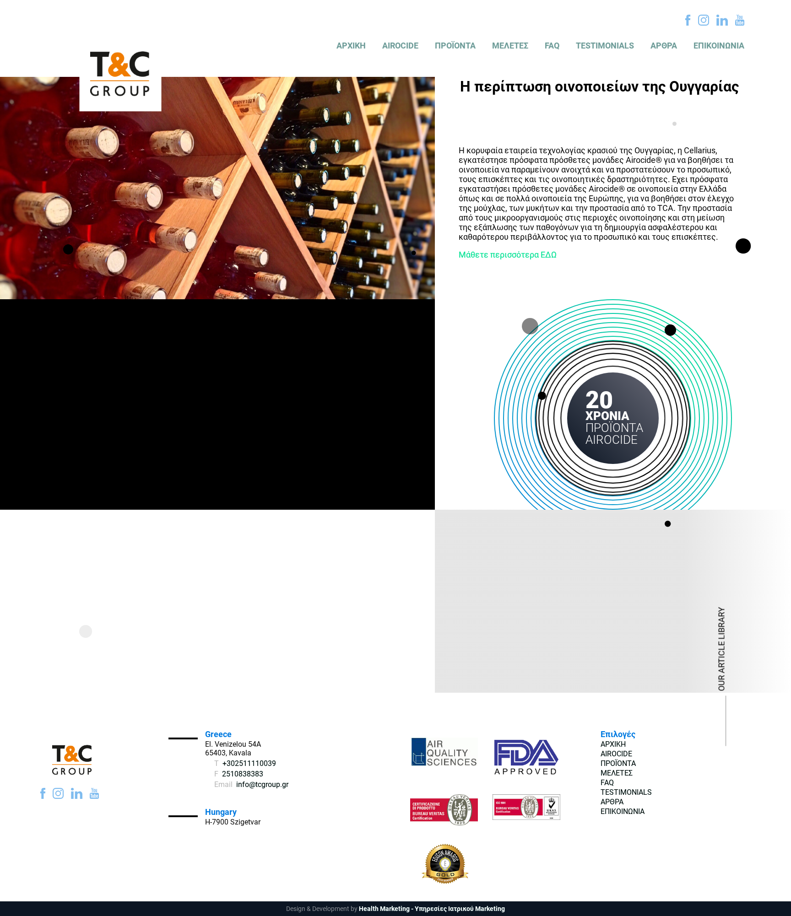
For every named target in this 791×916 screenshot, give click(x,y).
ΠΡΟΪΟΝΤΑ (455, 45)
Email (223, 784)
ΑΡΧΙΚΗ (351, 45)
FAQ (552, 45)
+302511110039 (249, 763)
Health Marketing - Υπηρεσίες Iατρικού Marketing (432, 908)
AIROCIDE (400, 45)
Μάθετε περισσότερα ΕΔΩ (508, 254)
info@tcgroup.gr (262, 784)
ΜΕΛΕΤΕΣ (510, 45)
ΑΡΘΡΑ (663, 45)
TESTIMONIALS (605, 45)
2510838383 (242, 774)
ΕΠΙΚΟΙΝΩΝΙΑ (718, 45)
